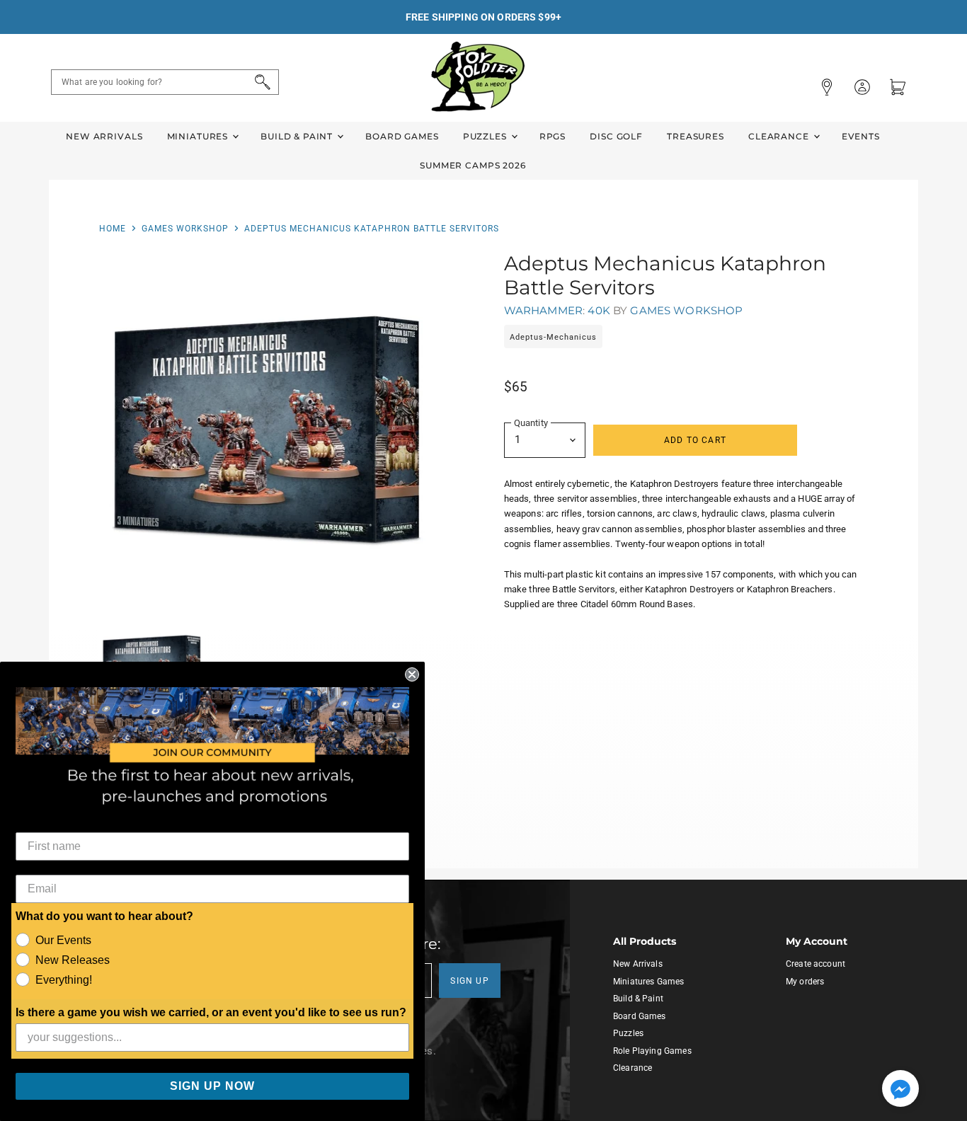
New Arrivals (104, 136)
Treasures (695, 136)
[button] (900, 1090)
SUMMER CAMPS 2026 (473, 165)
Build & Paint (298, 136)
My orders (805, 982)
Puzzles (486, 136)
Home (112, 229)
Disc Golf (616, 136)
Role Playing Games (652, 1051)
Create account (815, 964)
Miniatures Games (648, 982)
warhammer (543, 310)
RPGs (552, 136)
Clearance (780, 136)
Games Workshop (185, 229)
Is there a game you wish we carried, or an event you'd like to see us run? (211, 1012)
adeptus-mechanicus (553, 337)
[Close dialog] (412, 674)
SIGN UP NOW (212, 1086)
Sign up (469, 981)
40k (599, 310)
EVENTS (861, 136)
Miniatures (199, 136)
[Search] (260, 82)
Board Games (401, 136)
